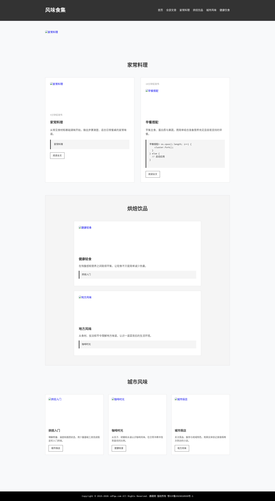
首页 (160, 10)
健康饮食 (225, 10)
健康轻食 (85, 259)
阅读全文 (57, 155)
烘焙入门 (54, 430)
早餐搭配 (152, 122)
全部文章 (171, 10)
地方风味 (85, 329)
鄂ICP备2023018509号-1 (180, 496)
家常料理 (185, 10)
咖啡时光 (117, 430)
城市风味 (211, 10)
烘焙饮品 (198, 10)
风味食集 (55, 10)
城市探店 (55, 448)
